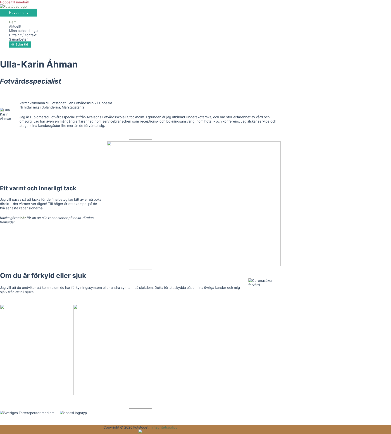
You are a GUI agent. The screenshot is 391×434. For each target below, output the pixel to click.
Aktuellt (15, 26)
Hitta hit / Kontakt (22, 35)
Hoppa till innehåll (14, 2)
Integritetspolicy (164, 427)
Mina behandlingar (24, 31)
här (23, 218)
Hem (13, 22)
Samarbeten (19, 39)
